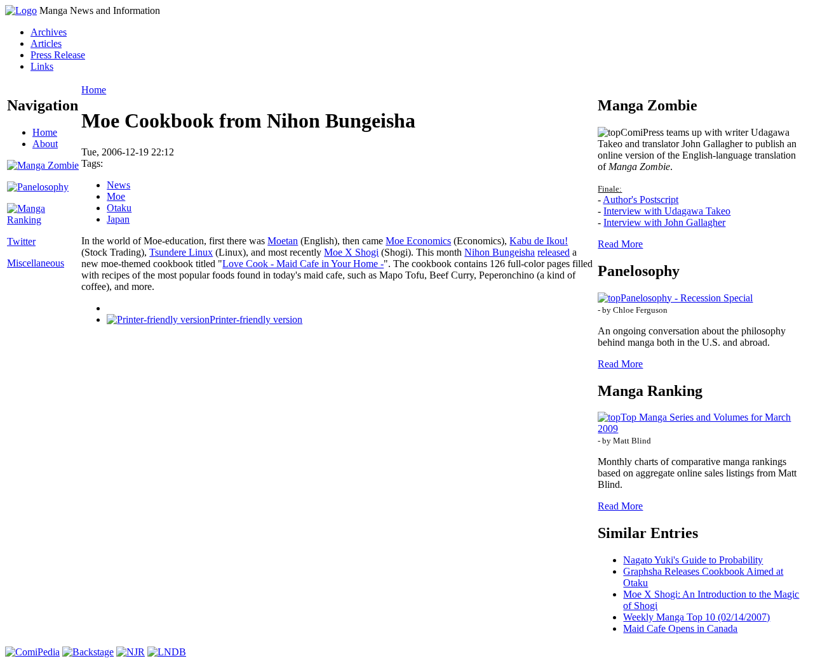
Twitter (21, 241)
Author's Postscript (640, 199)
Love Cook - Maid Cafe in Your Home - (303, 263)
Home (44, 132)
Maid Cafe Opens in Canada (680, 628)
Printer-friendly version (256, 319)
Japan (118, 219)
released (553, 252)
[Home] (21, 10)
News (118, 185)
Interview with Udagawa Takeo (666, 211)
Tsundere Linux (181, 252)
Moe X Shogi (351, 252)
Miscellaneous (35, 263)
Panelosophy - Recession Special (687, 297)
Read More (620, 244)
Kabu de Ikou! (538, 240)
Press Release (57, 54)
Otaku (119, 207)
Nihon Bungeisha (499, 252)
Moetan (282, 240)
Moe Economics (418, 240)
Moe (116, 196)
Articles (46, 43)
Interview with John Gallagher (664, 222)
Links (41, 66)
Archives (48, 32)
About (45, 143)
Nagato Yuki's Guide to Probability (693, 560)
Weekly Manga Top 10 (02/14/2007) (696, 617)
